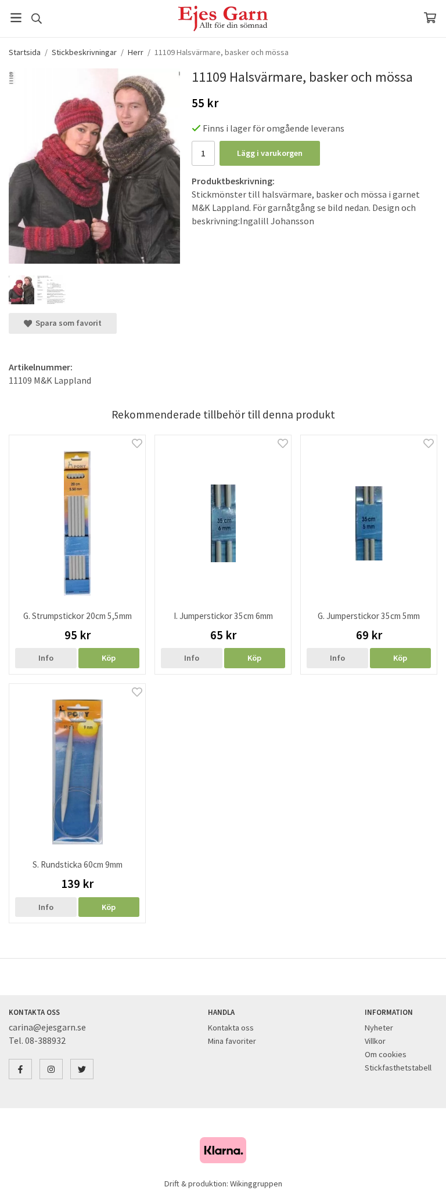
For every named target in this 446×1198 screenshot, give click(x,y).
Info (45, 658)
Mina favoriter (232, 1041)
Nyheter (379, 1027)
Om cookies (386, 1054)
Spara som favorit (67, 323)
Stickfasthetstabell (398, 1067)
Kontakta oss (231, 1027)
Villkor (375, 1041)
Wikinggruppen (256, 1183)
